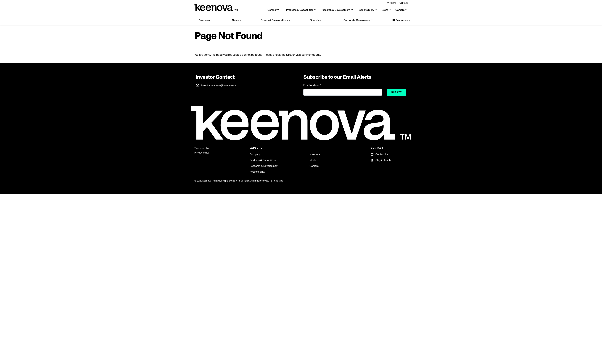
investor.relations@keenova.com (219, 85)
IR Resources (400, 20)
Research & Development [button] (335, 9)
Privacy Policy (201, 152)
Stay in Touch (383, 160)
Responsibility (257, 171)
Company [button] (273, 9)
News (235, 20)
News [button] (384, 9)
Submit (396, 92)
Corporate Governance (356, 20)
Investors (391, 3)
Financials (315, 20)
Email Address (312, 85)
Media (312, 160)
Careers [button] (399, 9)
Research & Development (264, 165)
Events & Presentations (274, 20)
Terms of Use (201, 148)
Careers (314, 165)
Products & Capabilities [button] (299, 9)
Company (255, 154)
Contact (403, 3)
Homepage (313, 54)
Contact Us (381, 154)
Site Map (278, 180)
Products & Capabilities (263, 160)
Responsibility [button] (366, 9)
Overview (204, 20)
